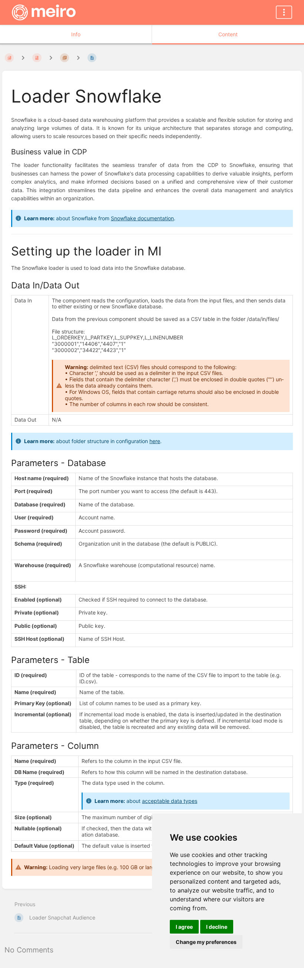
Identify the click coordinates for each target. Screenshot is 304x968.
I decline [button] (216, 927)
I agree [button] (184, 927)
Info (75, 34)
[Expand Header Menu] (284, 12)
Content (228, 34)
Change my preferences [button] (206, 942)
